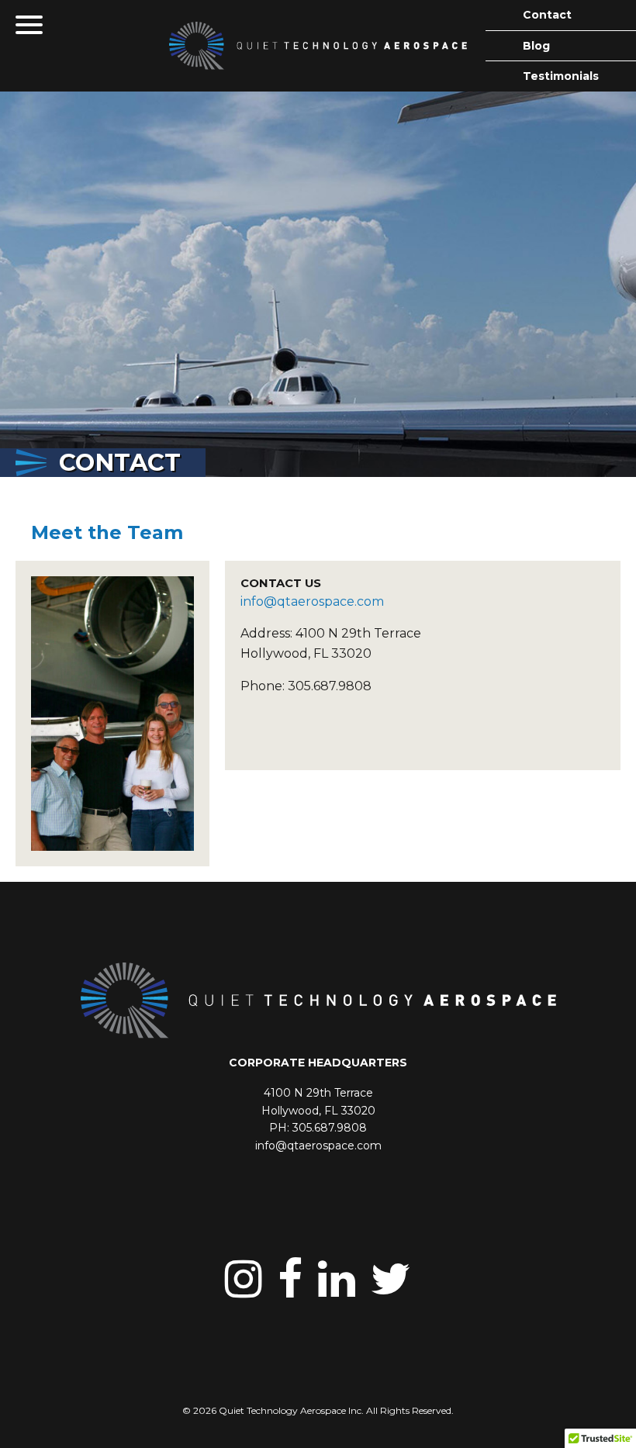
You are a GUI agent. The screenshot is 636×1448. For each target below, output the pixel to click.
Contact (547, 15)
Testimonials (561, 76)
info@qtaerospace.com (313, 601)
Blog (536, 46)
